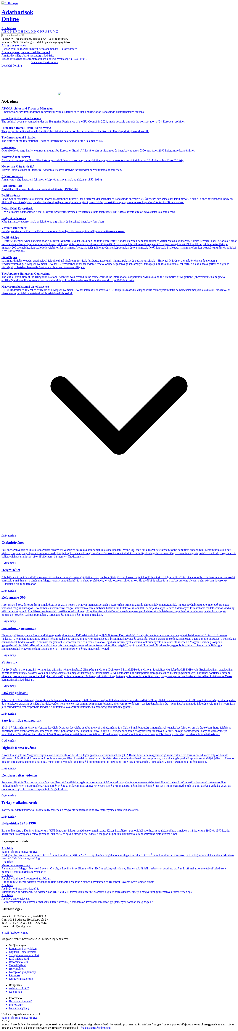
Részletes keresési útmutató (95, 1027)
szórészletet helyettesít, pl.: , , (46, 1024)
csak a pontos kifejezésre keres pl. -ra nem (189, 1024)
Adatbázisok (8, 28)
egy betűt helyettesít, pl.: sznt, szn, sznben (122, 1024)
